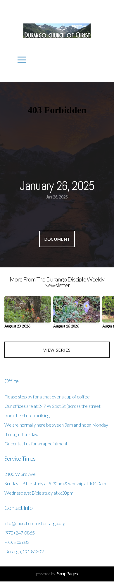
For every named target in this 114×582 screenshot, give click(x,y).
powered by (57, 573)
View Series (56, 350)
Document (57, 239)
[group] (27, 314)
